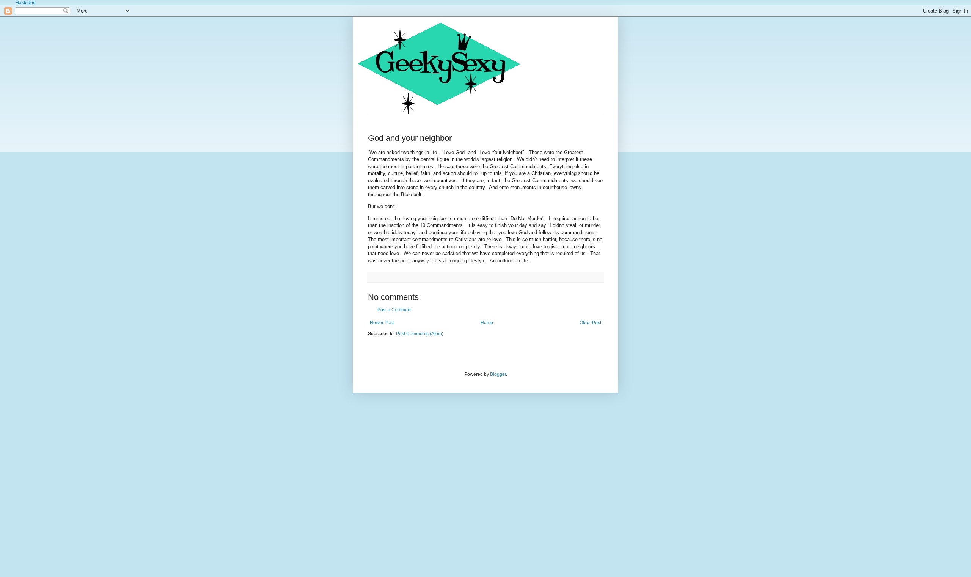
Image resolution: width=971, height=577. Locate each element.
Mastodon (25, 2)
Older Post (590, 322)
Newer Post (382, 322)
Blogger (498, 374)
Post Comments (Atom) (419, 333)
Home (487, 322)
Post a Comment (394, 309)
